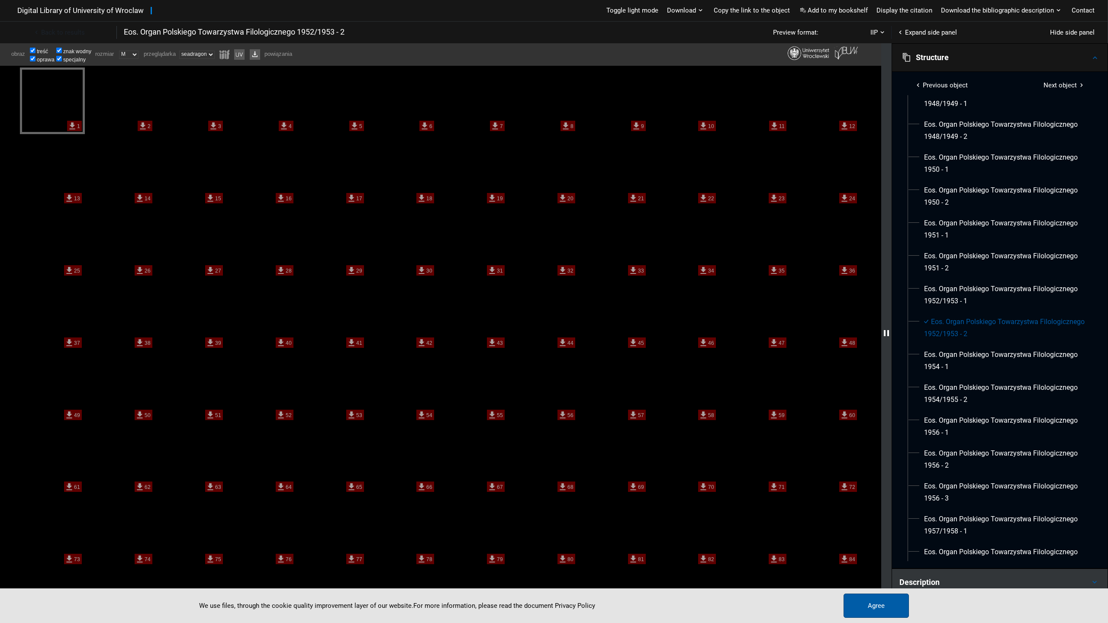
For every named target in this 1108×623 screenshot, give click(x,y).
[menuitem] (1004, 97)
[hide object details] (886, 333)
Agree (876, 606)
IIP (874, 32)
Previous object (945, 85)
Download (681, 10)
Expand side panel (931, 32)
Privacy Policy (575, 606)
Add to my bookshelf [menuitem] (838, 10)
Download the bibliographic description (997, 10)
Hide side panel (1072, 32)
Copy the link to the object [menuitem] (752, 10)
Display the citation (904, 10)
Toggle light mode (632, 10)
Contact (1083, 10)
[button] (1000, 57)
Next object (1060, 85)
